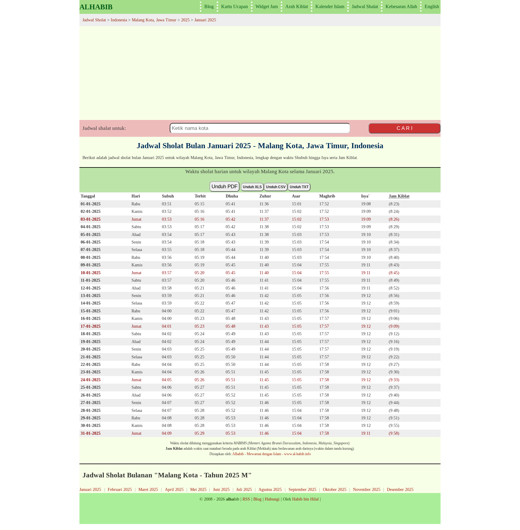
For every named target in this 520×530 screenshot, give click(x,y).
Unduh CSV (276, 187)
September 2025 (302, 489)
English (432, 6)
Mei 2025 (198, 489)
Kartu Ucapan (234, 6)
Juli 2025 (244, 489)
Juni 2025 (221, 489)
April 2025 (174, 489)
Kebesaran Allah (401, 6)
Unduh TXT (299, 187)
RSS (246, 499)
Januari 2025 (90, 489)
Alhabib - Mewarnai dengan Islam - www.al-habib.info (271, 454)
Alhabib (96, 7)
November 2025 (366, 489)
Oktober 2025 (334, 489)
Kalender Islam (329, 6)
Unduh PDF (224, 186)
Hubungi (272, 499)
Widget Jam (266, 6)
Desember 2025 (400, 489)
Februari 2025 (120, 489)
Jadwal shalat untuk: (104, 128)
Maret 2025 (148, 489)
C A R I (405, 128)
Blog (209, 6)
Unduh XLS (252, 187)
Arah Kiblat (296, 6)
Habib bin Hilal (305, 499)
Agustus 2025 (270, 489)
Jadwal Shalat (365, 6)
